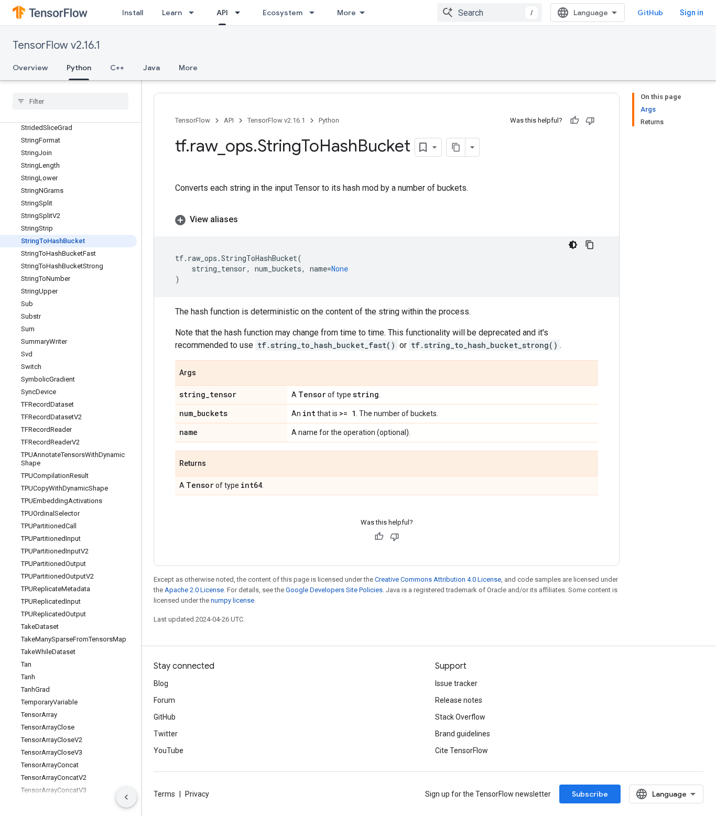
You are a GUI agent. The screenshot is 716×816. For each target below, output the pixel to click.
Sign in (691, 12)
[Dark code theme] (573, 244)
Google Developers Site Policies (334, 590)
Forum (164, 700)
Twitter (166, 734)
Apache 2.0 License (194, 590)
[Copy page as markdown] (456, 147)
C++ (117, 67)
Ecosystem (282, 12)
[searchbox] (70, 101)
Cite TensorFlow (461, 750)
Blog (161, 683)
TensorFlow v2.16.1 (56, 45)
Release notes (458, 700)
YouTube (168, 750)
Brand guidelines (462, 734)
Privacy (197, 794)
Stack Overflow (460, 717)
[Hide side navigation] (126, 797)
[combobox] (489, 12)
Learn (172, 12)
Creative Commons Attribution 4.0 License (438, 579)
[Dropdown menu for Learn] (194, 12)
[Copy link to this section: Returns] (216, 464)
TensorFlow (192, 120)
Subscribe (590, 794)
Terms (164, 794)
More (346, 12)
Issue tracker (456, 683)
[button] (386, 219)
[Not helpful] (590, 120)
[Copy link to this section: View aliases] (248, 219)
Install (132, 12)
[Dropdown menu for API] (240, 12)
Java (151, 67)
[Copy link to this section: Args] (206, 373)
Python (79, 67)
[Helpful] (574, 120)
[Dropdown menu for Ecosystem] (315, 12)
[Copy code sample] (589, 244)
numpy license (232, 600)
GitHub (650, 12)
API (222, 12)
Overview (30, 67)
